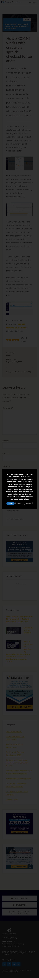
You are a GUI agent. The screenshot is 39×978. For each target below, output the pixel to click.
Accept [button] (10, 503)
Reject (19, 503)
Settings (28, 503)
